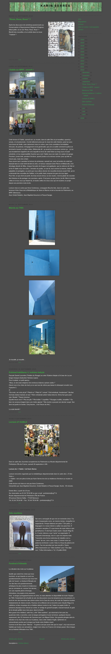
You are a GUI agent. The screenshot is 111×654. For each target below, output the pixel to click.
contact (80, 29)
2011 (82, 67)
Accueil (41, 639)
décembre (86, 72)
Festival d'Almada (18, 563)
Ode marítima (15, 513)
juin (83, 108)
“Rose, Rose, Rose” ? (20, 19)
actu (79, 19)
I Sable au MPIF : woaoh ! (21, 69)
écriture (80, 24)
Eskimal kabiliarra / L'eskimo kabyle (26, 372)
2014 (83, 58)
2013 (83, 61)
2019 (83, 43)
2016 (83, 52)
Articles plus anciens (68, 639)
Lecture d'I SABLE (18, 422)
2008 (83, 118)
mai (83, 111)
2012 (83, 64)
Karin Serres (56, 5)
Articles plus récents (16, 639)
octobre (85, 78)
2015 (83, 55)
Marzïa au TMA (16, 208)
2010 (83, 70)
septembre (86, 81)
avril (84, 114)
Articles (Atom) (23, 643)
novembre (86, 75)
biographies (82, 21)
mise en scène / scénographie (88, 27)
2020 (83, 40)
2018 (83, 46)
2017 (83, 49)
